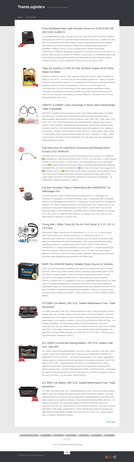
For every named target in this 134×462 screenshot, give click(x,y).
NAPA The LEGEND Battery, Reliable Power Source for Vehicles (77, 264)
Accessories (46, 435)
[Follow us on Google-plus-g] (110, 457)
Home (20, 17)
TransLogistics (31, 7)
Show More (67, 439)
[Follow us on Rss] (106, 457)
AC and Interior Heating (29, 435)
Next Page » (111, 422)
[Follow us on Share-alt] (114, 457)
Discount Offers (31, 17)
